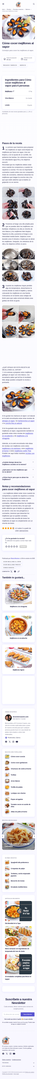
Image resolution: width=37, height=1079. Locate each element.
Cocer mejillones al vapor (12, 561)
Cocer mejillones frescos (12, 564)
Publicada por (11, 558)
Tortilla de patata (16, 787)
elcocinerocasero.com (20, 717)
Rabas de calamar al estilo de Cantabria (17, 845)
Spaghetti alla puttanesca (20, 862)
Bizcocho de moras (18, 881)
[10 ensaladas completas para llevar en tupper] (18, 964)
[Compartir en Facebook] (15, 571)
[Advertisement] (18, 690)
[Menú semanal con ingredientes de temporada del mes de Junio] (18, 936)
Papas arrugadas (17, 799)
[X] (7, 1053)
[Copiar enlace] (18, 571)
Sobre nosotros (6, 1059)
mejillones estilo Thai (23, 451)
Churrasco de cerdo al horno (21, 769)
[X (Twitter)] (9, 742)
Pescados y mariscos (10, 65)
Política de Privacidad (22, 1022)
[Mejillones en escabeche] (18, 627)
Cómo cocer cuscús (18, 756)
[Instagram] (13, 742)
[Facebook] (6, 742)
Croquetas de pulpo (18, 868)
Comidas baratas (8, 567)
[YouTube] (17, 742)
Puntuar (23, 546)
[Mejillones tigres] (18, 659)
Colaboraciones (16, 1059)
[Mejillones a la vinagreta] (18, 596)
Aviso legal (16, 1074)
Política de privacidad (7, 1074)
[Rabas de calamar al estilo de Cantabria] (18, 836)
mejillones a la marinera (11, 448)
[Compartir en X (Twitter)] (11, 571)
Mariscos (23, 65)
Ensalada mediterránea (19, 887)
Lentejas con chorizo (18, 793)
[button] (3, 4)
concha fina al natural (13, 423)
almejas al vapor (8, 421)
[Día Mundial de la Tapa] (18, 911)
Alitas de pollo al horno (19, 812)
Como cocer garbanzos (19, 763)
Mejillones (8, 91)
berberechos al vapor (26, 421)
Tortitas (13, 775)
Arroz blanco (15, 781)
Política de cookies (29, 1072)
